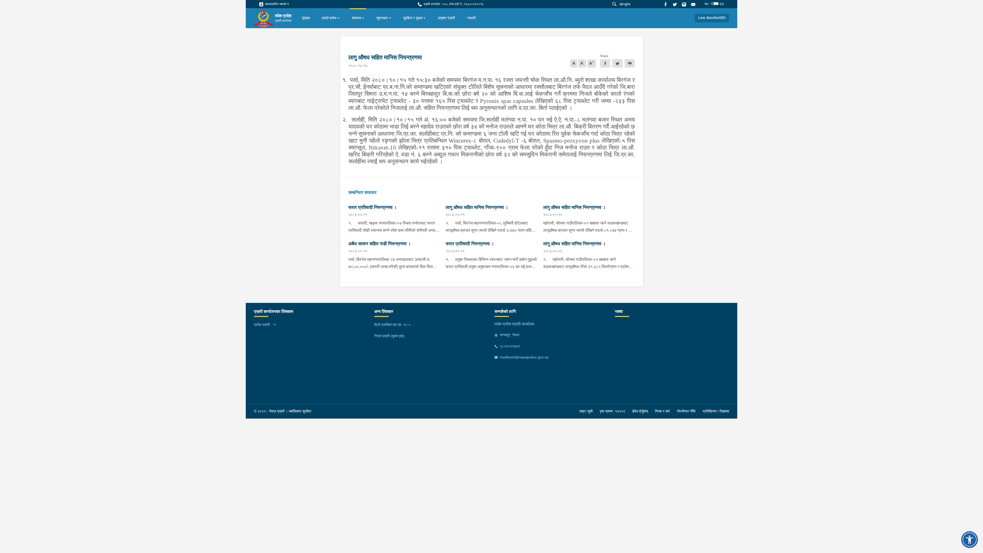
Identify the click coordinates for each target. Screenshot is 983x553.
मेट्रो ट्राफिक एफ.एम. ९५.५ (392, 325)
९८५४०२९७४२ (509, 346)
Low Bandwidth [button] (712, 18)
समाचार (356, 18)
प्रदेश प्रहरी (262, 325)
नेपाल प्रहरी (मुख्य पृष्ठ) (389, 336)
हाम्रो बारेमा (329, 18)
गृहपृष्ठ (306, 18)
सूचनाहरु (382, 18)
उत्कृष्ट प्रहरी (446, 18)
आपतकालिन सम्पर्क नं (276, 4)
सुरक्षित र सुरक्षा (413, 18)
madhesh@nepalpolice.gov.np (524, 357)
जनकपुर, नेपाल (509, 335)
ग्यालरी (471, 18)
